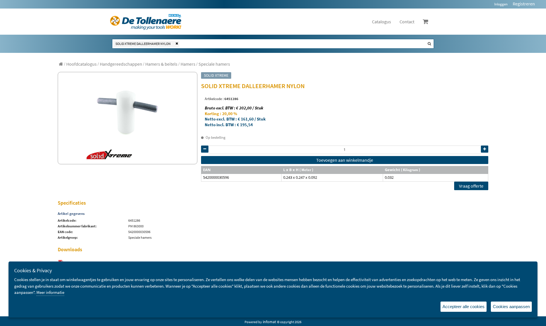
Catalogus (381, 21)
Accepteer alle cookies (463, 306)
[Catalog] (61, 64)
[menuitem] (81, 64)
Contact (407, 21)
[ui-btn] (204, 149)
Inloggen (501, 4)
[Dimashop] (145, 21)
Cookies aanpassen (511, 306)
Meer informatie (50, 292)
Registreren (524, 4)
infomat (269, 321)
